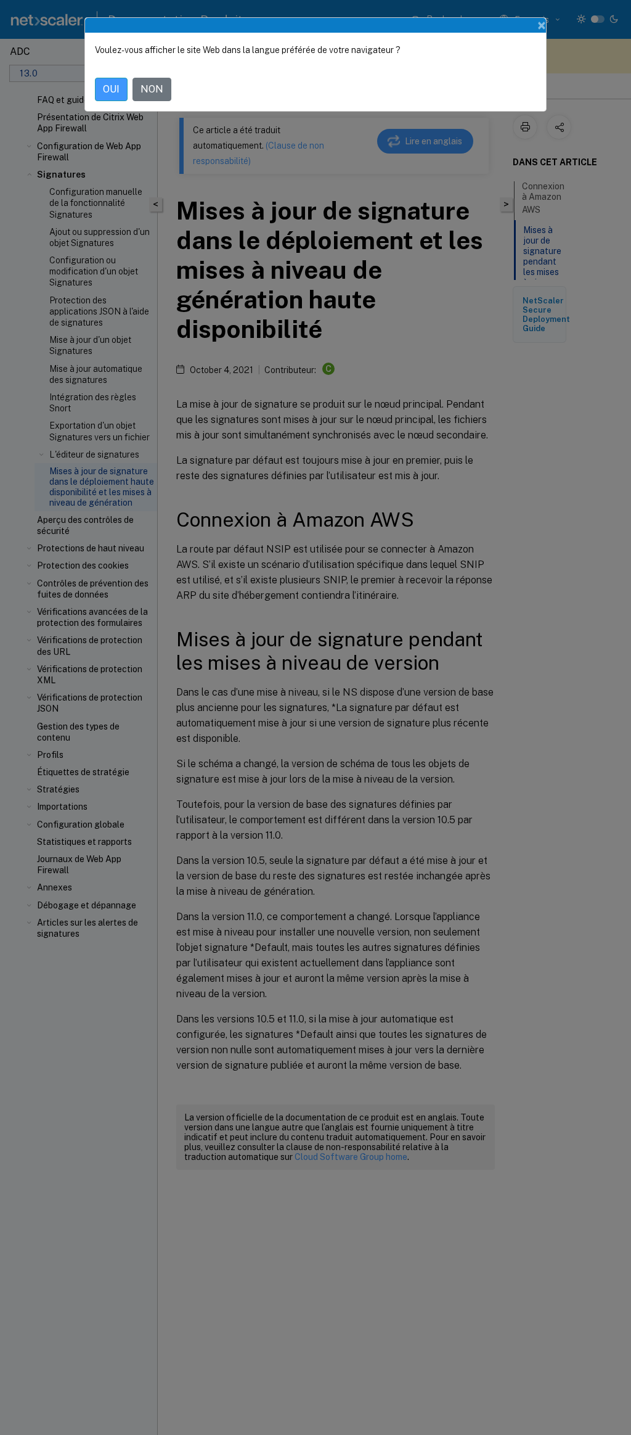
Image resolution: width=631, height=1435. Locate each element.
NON (151, 89)
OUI (111, 89)
